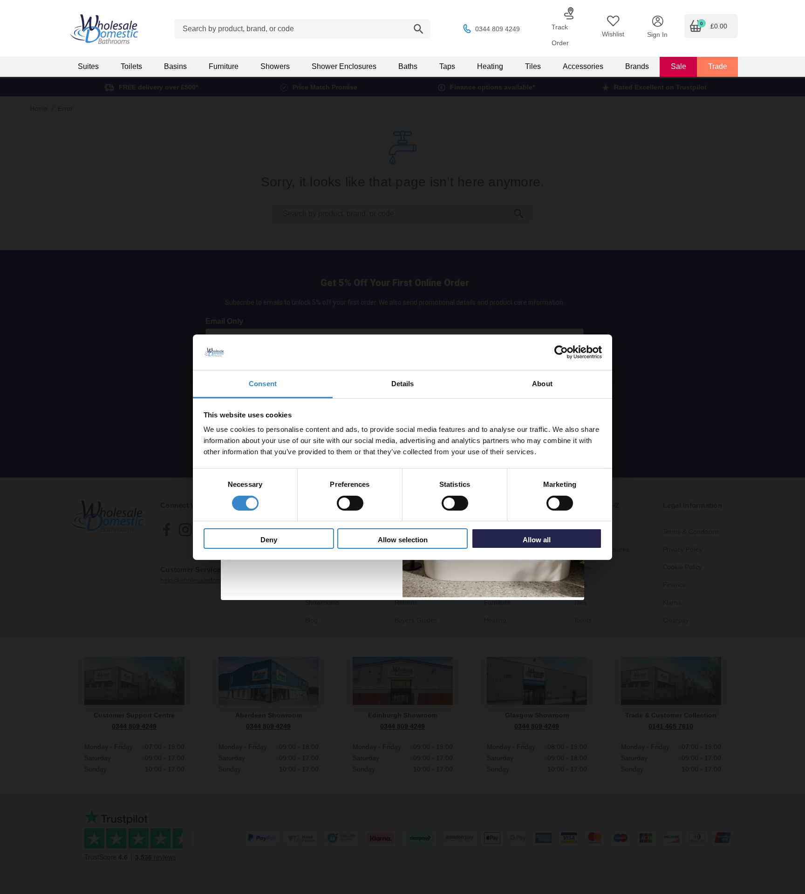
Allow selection (403, 540)
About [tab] (542, 384)
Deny (268, 540)
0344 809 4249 (497, 29)
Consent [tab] (263, 384)
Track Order (560, 35)
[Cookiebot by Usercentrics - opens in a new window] (561, 352)
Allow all (537, 540)
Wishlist (613, 34)
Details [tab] (402, 384)
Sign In (657, 34)
